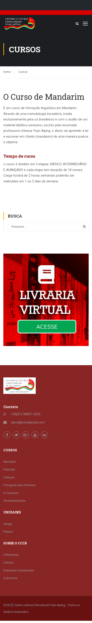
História (8, 562)
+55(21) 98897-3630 (25, 414)
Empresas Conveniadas (18, 570)
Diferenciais (11, 554)
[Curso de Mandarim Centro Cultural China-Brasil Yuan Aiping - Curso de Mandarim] (19, 24)
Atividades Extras (14, 500)
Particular (9, 469)
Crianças (9, 477)
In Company (11, 493)
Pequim (8, 531)
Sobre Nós (10, 578)
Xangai (7, 523)
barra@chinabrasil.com (28, 422)
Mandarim (9, 461)
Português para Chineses (19, 485)
